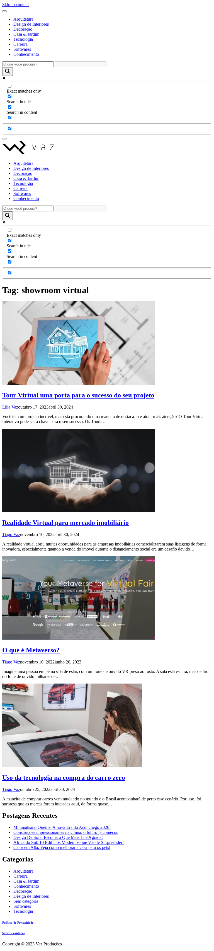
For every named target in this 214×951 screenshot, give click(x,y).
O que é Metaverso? (31, 650)
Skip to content (15, 4)
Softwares (22, 49)
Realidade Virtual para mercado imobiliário (65, 522)
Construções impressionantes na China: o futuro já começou (65, 832)
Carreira (20, 44)
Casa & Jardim (26, 34)
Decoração (22, 29)
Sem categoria (25, 901)
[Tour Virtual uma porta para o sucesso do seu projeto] (78, 383)
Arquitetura (23, 19)
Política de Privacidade (17, 922)
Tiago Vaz (11, 534)
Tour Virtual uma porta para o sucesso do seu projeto (78, 395)
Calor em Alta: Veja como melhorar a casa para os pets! (61, 847)
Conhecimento (26, 54)
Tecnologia (23, 39)
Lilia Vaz (10, 407)
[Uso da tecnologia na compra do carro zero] (72, 765)
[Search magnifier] (7, 71)
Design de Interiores (31, 24)
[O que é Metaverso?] (78, 638)
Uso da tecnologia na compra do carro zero (63, 777)
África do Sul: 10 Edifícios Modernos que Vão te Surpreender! (68, 842)
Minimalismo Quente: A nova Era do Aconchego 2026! (62, 827)
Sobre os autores (13, 933)
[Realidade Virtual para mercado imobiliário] (78, 510)
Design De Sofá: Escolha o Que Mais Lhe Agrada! (58, 837)
